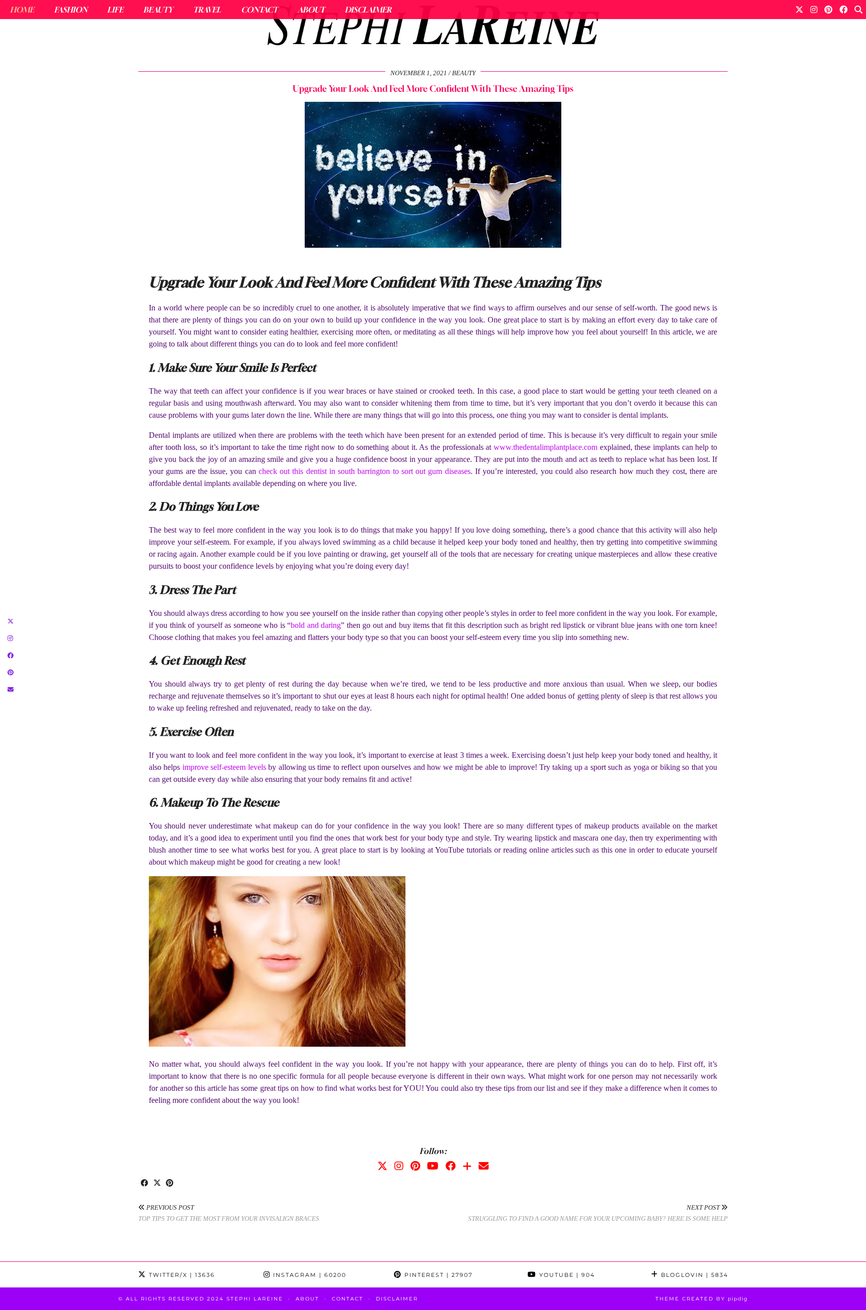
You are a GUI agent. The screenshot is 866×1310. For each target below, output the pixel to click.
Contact (259, 9)
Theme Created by (702, 1298)
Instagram (308, 1274)
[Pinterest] (828, 9)
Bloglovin (693, 1274)
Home (22, 9)
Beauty (158, 9)
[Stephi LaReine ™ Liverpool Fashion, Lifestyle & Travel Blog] (433, 28)
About (311, 9)
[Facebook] (843, 9)
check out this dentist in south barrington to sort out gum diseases (365, 471)
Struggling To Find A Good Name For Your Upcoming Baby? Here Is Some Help (598, 1213)
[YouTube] (433, 1166)
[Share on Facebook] (144, 1184)
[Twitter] (799, 9)
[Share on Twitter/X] (157, 1184)
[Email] (484, 1166)
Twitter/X (180, 1274)
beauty (464, 73)
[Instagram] (813, 9)
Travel (207, 9)
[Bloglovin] (467, 1166)
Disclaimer (368, 9)
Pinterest (437, 1274)
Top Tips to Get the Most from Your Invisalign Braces (228, 1213)
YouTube (566, 1274)
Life (115, 9)
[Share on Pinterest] (169, 1184)
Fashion (70, 9)
